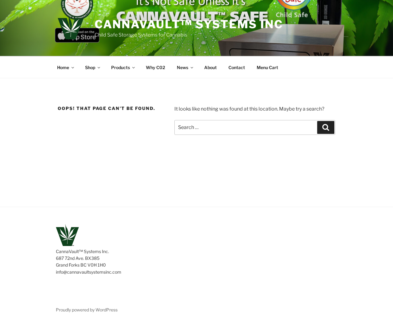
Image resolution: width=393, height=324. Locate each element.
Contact (236, 67)
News (182, 67)
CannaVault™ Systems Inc (189, 24)
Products (120, 67)
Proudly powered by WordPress (87, 309)
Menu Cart (267, 67)
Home (63, 67)
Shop (90, 67)
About (210, 67)
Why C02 (155, 67)
